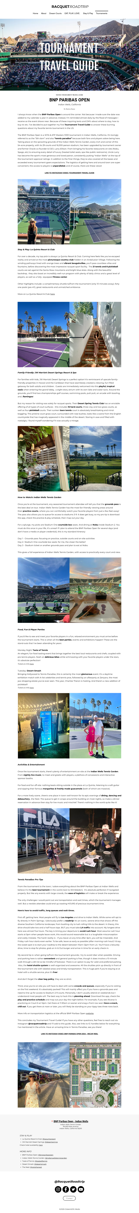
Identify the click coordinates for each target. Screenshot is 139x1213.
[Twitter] (73, 1189)
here (52, 294)
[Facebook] (65, 1189)
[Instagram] (58, 1189)
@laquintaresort (49, 1139)
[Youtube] (81, 1189)
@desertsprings (51, 1142)
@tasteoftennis (41, 1161)
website (90, 1013)
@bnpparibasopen (45, 1155)
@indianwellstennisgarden (56, 1158)
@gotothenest (36, 1167)
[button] (72, 12)
